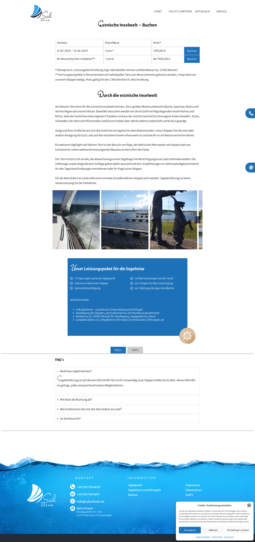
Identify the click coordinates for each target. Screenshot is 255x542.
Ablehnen (213, 530)
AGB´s (189, 495)
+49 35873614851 (88, 494)
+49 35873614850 (88, 487)
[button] (249, 505)
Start (158, 11)
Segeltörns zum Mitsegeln (144, 490)
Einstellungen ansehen (238, 530)
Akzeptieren (190, 530)
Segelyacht (135, 485)
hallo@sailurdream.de (90, 501)
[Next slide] (198, 219)
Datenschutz (217, 537)
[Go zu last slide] (55, 219)
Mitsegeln (202, 11)
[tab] (118, 247)
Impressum (229, 537)
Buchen (192, 51)
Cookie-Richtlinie (203, 537)
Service (221, 11)
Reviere (133, 495)
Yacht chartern (180, 11)
